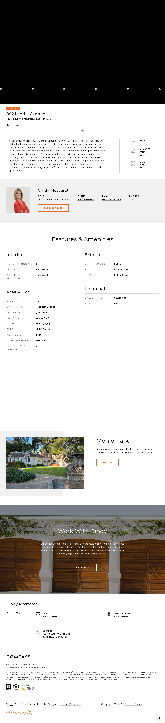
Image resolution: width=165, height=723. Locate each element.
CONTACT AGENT (53, 208)
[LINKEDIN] (23, 712)
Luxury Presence (70, 704)
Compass (94, 672)
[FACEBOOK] (9, 712)
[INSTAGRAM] (16, 712)
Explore (108, 463)
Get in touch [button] (82, 567)
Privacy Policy (133, 704)
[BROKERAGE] (29, 712)
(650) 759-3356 (85, 199)
